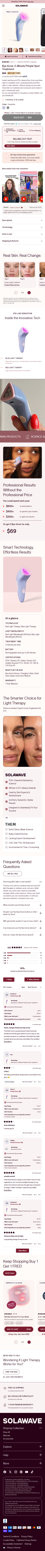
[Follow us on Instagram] (15, 1472)
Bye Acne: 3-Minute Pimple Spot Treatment (24, 1002)
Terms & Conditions (11, 1536)
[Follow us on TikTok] (32, 1472)
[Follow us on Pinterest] (21, 1472)
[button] (8, 61)
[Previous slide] (15, 292)
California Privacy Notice (26, 1540)
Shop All (6, 1432)
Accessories (8, 1439)
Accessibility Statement (12, 1544)
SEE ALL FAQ (12, 874)
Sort (23, 987)
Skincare (6, 1435)
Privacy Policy (26, 1536)
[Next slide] (29, 292)
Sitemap (28, 1544)
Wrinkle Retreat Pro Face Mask (16, 1317)
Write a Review (35, 980)
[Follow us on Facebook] (4, 1472)
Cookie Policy (8, 1540)
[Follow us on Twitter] (10, 1472)
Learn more (37, 124)
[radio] (3, 107)
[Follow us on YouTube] (26, 1472)
